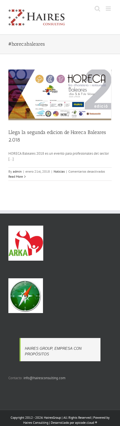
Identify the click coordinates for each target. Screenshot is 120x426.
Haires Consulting (35, 422)
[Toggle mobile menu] (109, 8)
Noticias (59, 171)
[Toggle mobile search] (97, 8)
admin (17, 171)
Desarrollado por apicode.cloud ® (74, 422)
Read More (15, 176)
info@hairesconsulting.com (44, 378)
